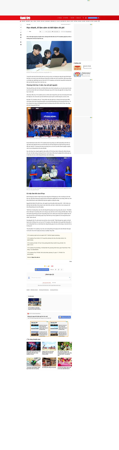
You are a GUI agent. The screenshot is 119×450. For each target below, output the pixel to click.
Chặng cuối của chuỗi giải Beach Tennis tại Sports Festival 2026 (48, 353)
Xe (55, 21)
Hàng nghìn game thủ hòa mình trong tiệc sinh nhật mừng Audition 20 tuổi (34, 353)
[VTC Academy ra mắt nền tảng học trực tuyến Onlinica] (34, 302)
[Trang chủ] (20, 21)
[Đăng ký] (64, 317)
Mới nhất (23, 21)
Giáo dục (80, 21)
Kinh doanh (47, 21)
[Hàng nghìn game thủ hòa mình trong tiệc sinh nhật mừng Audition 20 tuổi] (34, 346)
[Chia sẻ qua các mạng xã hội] (62, 270)
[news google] (66, 32)
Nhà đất (83, 21)
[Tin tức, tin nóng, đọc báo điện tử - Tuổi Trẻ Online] (25, 18)
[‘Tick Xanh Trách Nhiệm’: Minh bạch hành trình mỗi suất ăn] (34, 362)
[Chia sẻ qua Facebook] (56, 270)
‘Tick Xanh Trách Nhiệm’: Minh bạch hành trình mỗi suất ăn (33, 368)
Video (31, 21)
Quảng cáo (79, 17)
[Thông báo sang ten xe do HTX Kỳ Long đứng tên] (77, 74)
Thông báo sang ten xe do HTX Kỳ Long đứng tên (86, 73)
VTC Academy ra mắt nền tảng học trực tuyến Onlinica (34, 308)
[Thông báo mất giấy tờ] (77, 68)
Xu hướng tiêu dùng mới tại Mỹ (49, 367)
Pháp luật (43, 21)
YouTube (66, 17)
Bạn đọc (95, 21)
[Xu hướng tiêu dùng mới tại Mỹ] (49, 362)
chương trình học (54, 290)
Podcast (60, 17)
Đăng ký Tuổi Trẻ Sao (92, 17)
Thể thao (75, 21)
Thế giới (38, 21)
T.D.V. (30, 31)
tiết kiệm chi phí (34, 290)
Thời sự (34, 21)
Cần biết (72, 17)
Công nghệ (52, 21)
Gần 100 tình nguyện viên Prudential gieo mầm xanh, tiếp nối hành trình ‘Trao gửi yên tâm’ (65, 353)
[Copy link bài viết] (59, 270)
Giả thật (92, 21)
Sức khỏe (88, 21)
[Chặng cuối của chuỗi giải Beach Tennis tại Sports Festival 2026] (49, 346)
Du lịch (58, 21)
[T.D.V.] (28, 32)
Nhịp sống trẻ (63, 21)
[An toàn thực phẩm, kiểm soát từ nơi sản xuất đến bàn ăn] (65, 362)
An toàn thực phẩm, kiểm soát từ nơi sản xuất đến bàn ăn (64, 368)
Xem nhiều (28, 21)
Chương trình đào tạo (44, 290)
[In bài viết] (21, 45)
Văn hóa (68, 21)
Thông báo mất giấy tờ (87, 67)
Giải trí (71, 21)
